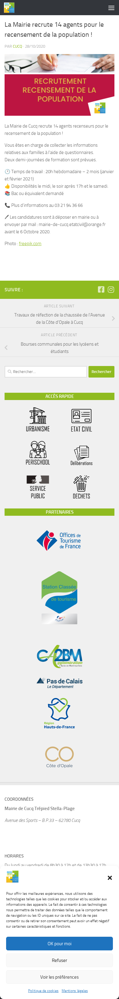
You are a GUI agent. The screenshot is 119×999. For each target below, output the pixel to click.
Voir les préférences (59, 977)
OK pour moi (59, 943)
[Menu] (111, 7)
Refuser (59, 960)
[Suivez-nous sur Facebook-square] (101, 289)
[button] (110, 878)
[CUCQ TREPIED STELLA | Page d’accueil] (11, 7)
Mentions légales (75, 991)
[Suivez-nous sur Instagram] (110, 289)
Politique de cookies (43, 991)
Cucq (17, 46)
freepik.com (30, 243)
